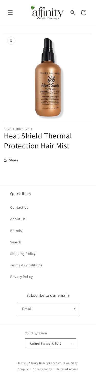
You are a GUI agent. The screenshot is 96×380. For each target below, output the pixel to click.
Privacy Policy (21, 276)
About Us (18, 219)
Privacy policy (42, 369)
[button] (10, 12)
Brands (16, 230)
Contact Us (19, 207)
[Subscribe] (73, 309)
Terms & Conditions (26, 265)
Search (16, 242)
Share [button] (13, 160)
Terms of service (67, 369)
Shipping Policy (23, 253)
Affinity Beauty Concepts (45, 363)
